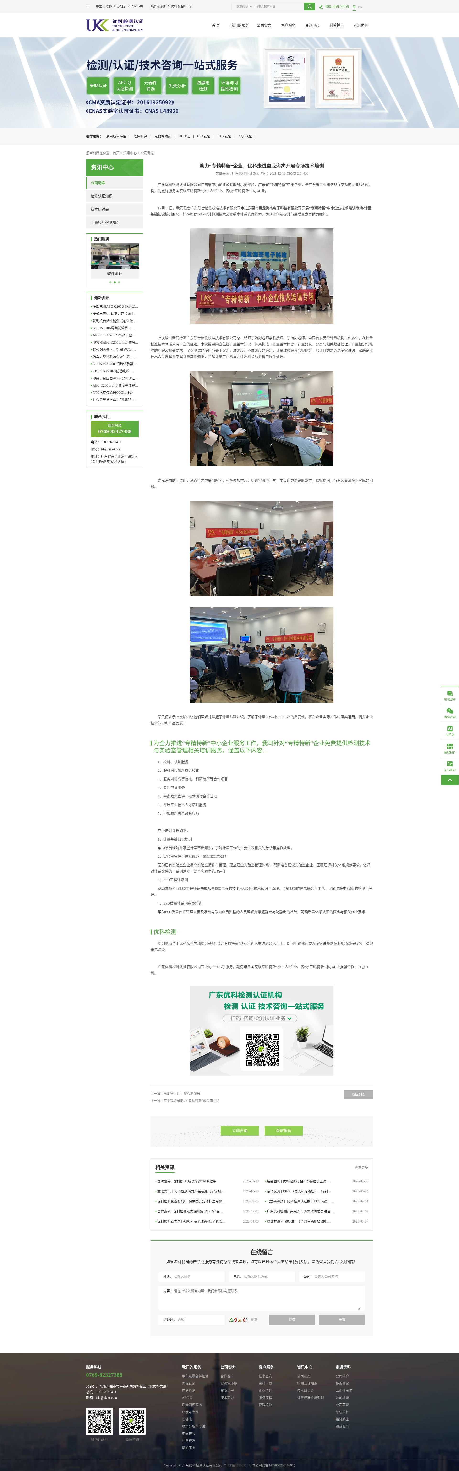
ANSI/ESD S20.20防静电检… (113, 335)
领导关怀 (342, 1412)
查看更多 (361, 1167)
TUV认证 (224, 136)
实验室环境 (228, 1383)
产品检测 (188, 1390)
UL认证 (184, 136)
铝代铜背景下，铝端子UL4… (113, 349)
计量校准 (188, 1441)
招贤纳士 (342, 1419)
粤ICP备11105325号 (237, 1465)
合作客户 (227, 1376)
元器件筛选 (162, 136)
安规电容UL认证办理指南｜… (114, 314)
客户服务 (288, 25)
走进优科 (361, 25)
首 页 (216, 25)
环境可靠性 (190, 1412)
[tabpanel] (115, 264)
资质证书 (227, 1390)
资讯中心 (312, 25)
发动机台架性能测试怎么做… (113, 321)
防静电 (187, 1419)
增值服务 (188, 1448)
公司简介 (342, 1376)
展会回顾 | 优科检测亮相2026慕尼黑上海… (316, 1181)
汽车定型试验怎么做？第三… (113, 357)
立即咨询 (239, 1131)
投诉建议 (342, 1383)
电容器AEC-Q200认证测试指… (114, 342)
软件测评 (140, 136)
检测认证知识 (101, 196)
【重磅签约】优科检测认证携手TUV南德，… (316, 1201)
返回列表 (358, 1094)
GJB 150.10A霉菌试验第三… (113, 328)
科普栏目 (336, 25)
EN (360, 7)
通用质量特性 (116, 136)
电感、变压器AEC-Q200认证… (114, 378)
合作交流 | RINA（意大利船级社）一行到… (316, 1191)
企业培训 (265, 1390)
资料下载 (265, 1383)
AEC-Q (187, 1398)
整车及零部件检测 (195, 1376)
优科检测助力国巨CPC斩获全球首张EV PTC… (207, 1221)
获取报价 (283, 1131)
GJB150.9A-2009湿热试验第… (114, 364)
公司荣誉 (342, 1405)
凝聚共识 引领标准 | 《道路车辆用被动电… (316, 1221)
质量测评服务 (192, 1405)
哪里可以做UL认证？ (97, 6)
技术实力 (227, 1398)
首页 (116, 153)
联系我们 (342, 1426)
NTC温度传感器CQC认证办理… (112, 393)
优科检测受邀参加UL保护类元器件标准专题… (207, 1201)
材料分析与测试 (193, 1426)
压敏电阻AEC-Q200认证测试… (114, 306)
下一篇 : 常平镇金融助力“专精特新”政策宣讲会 (185, 1101)
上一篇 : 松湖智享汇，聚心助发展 (175, 1093)
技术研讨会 (100, 209)
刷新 (254, 1319)
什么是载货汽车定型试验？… (113, 400)
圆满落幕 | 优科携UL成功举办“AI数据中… (207, 1181)
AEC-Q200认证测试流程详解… (114, 385)
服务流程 (265, 1398)
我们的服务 (240, 25)
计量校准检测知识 (105, 222)
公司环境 (342, 1398)
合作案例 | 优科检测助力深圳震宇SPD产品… (207, 1211)
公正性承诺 (344, 1390)
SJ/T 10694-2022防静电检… (112, 371)
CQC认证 (245, 136)
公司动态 (147, 153)
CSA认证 (203, 136)
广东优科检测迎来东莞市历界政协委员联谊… (316, 1211)
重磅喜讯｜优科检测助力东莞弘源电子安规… (207, 1191)
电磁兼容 (188, 1433)
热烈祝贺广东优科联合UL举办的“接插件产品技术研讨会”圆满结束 (185, 6)
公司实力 (264, 25)
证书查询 (265, 1376)
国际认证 (188, 1383)
